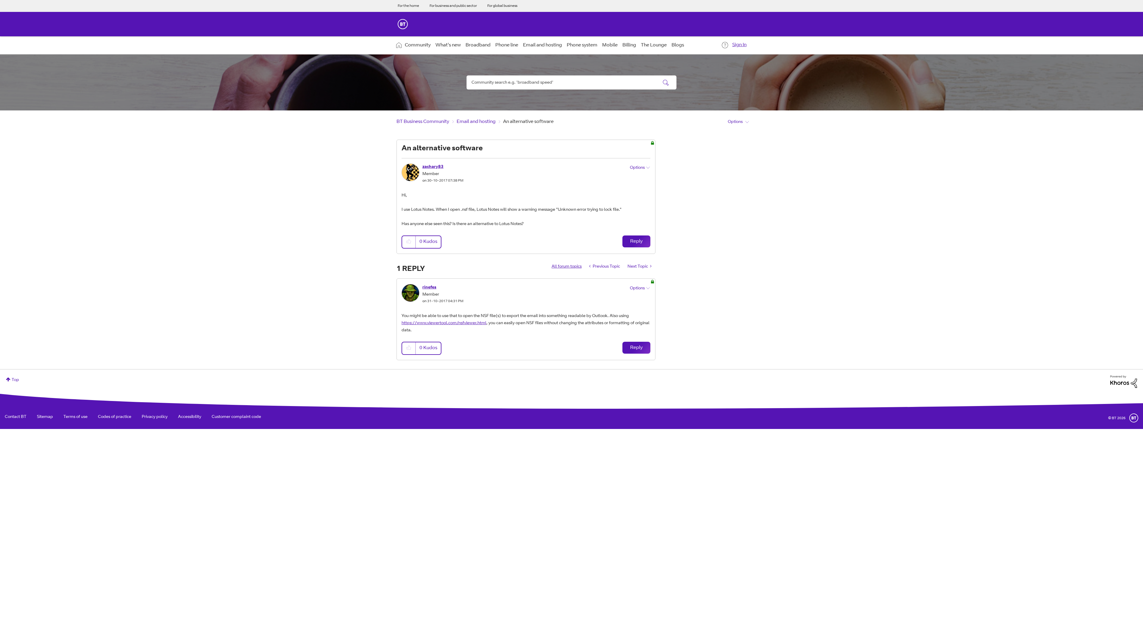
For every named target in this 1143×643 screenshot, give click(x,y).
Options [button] (735, 122)
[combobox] (571, 82)
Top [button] (15, 380)
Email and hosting (542, 45)
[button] (409, 242)
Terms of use (75, 417)
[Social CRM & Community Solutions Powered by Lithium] (1123, 382)
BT (1133, 417)
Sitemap (45, 417)
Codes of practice (114, 417)
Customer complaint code (236, 417)
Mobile (610, 45)
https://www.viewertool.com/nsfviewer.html (444, 323)
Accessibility (189, 417)
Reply (636, 241)
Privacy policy (155, 417)
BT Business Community (422, 121)
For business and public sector (453, 6)
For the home (408, 6)
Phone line (506, 45)
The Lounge (654, 45)
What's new (448, 45)
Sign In (739, 45)
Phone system (582, 45)
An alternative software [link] (528, 121)
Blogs (678, 45)
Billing (629, 45)
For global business (502, 6)
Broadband (478, 45)
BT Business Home (403, 24)
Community (418, 45)
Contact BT (15, 417)
